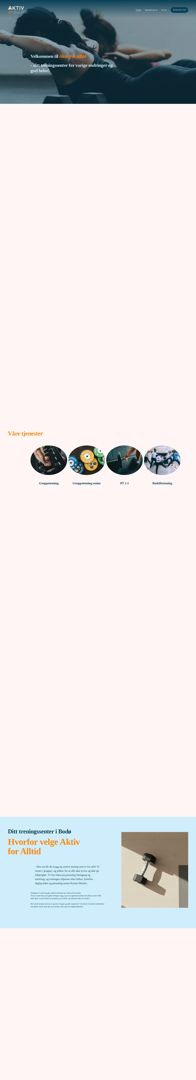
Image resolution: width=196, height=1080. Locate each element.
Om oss (164, 10)
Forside (138, 10)
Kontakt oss (179, 10)
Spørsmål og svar (151, 10)
